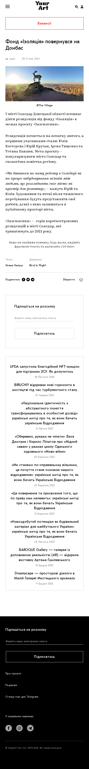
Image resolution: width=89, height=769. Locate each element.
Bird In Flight (37, 265)
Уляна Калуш (14, 265)
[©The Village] (44, 83)
